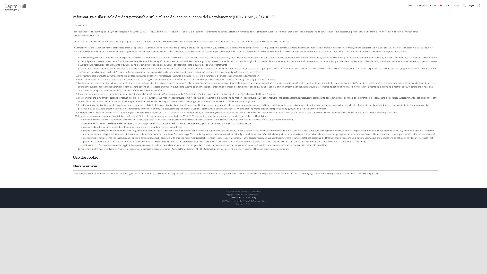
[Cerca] (478, 5)
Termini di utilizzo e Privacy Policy (243, 197)
